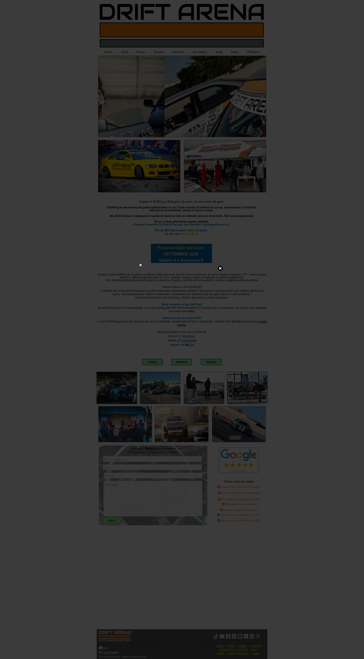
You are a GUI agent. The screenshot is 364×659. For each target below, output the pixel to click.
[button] (108, 647)
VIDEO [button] (220, 653)
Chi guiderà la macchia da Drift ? (240, 499)
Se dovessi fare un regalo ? (241, 504)
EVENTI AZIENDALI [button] (238, 653)
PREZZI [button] (242, 646)
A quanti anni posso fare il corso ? (240, 486)
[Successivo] (262, 96)
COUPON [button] (255, 646)
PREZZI (152, 362)
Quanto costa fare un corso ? (241, 509)
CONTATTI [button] (242, 649)
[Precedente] (101, 96)
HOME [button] (219, 646)
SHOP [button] (254, 649)
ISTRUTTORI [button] (226, 649)
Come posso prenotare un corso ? (241, 514)
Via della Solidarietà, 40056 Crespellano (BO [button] (122, 656)
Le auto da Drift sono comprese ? (241, 492)
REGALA (211, 362)
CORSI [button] (231, 646)
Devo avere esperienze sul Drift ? (240, 520)
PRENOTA (181, 362)
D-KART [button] (255, 653)
